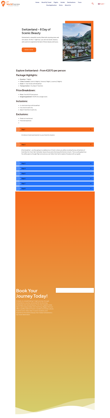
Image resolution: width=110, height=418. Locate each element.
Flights (56, 2)
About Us (68, 5)
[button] (92, 3)
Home (37, 2)
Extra (60, 5)
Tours (79, 2)
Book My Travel (46, 2)
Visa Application (51, 5)
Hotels (63, 2)
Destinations (71, 2)
